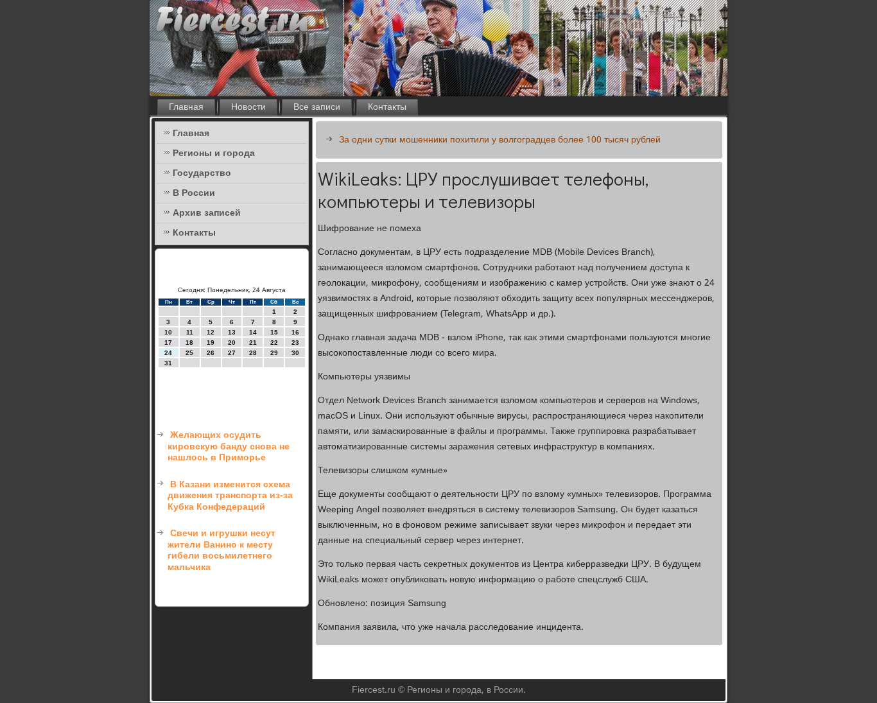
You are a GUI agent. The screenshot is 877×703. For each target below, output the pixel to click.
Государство (202, 173)
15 (274, 332)
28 (253, 352)
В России (194, 193)
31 (168, 363)
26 (210, 352)
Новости (248, 107)
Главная (186, 107)
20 (232, 342)
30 (295, 352)
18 (189, 342)
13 (232, 332)
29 (274, 352)
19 (210, 342)
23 (295, 342)
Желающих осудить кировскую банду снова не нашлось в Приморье (229, 446)
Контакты (387, 107)
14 (253, 332)
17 (168, 342)
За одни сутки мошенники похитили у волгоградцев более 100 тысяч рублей (500, 140)
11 (189, 332)
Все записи (316, 107)
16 (295, 332)
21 (253, 342)
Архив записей (207, 213)
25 (189, 352)
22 (274, 342)
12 (210, 332)
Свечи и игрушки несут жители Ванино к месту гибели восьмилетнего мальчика (221, 550)
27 (232, 352)
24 (168, 352)
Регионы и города (214, 153)
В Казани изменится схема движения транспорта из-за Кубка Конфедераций (230, 496)
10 (168, 332)
